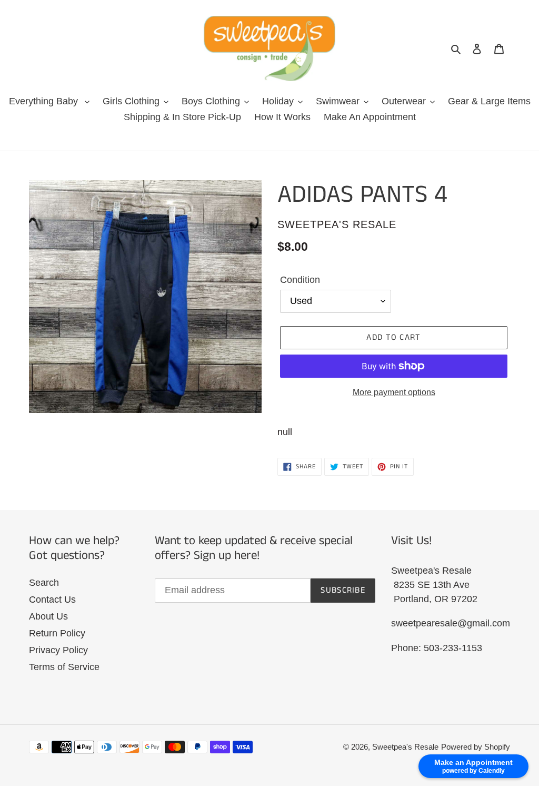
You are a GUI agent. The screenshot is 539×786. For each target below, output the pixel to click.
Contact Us (52, 599)
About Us (48, 616)
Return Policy (57, 633)
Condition (300, 279)
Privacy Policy (58, 650)
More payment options (394, 392)
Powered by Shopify (475, 746)
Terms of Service (64, 667)
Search (44, 582)
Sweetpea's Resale (405, 746)
